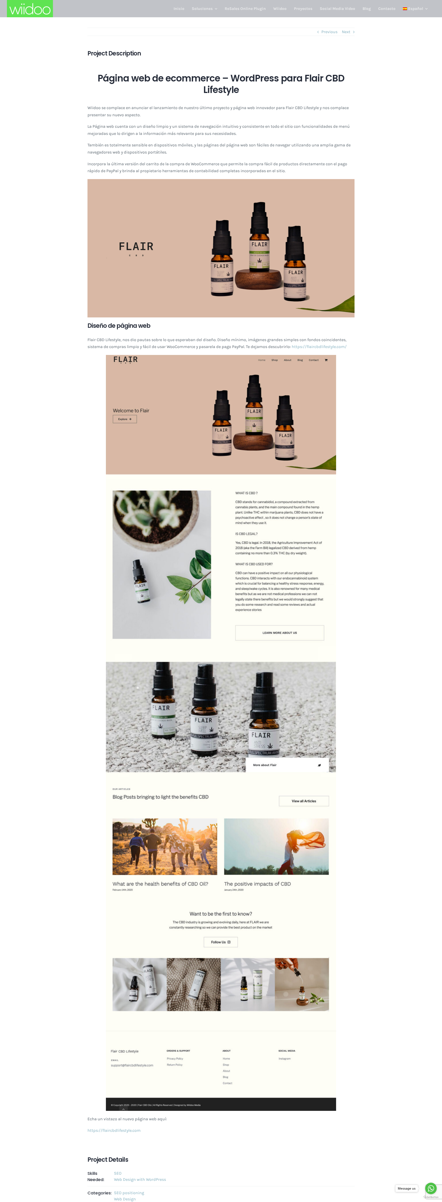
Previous (329, 31)
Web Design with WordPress (140, 1179)
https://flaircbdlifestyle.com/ (319, 346)
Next (346, 31)
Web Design (125, 1199)
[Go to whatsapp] (431, 1188)
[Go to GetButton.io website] (431, 1197)
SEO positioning (129, 1192)
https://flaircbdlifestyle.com (114, 1130)
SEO (118, 1173)
